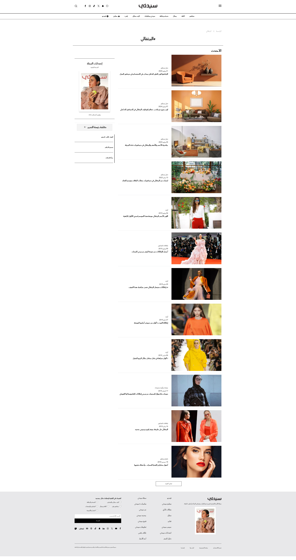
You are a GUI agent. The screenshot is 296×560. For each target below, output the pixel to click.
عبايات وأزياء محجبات (161, 388)
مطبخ (115, 16)
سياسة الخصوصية (203, 548)
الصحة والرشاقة (91, 502)
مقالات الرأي (167, 510)
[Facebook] (85, 6)
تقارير (169, 521)
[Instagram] (90, 6)
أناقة (183, 16)
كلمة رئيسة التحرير (96, 127)
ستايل (169, 516)
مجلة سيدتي (142, 498)
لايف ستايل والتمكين (113, 502)
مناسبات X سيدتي (140, 504)
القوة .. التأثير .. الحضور (107, 137)
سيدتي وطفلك (149, 16)
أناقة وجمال (103, 506)
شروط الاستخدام (217, 548)
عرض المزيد (168, 483)
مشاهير (191, 16)
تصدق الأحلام (109, 147)
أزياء (166, 210)
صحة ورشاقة (164, 16)
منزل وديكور (164, 68)
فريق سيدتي (142, 521)
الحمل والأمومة (91, 510)
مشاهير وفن (115, 506)
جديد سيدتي (141, 516)
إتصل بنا (183, 548)
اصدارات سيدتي (165, 533)
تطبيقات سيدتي (140, 527)
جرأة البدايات (109, 158)
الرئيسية (218, 31)
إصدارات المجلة (94, 64)
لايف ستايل (136, 16)
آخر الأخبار (142, 539)
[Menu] (220, 5)
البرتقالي (208, 31)
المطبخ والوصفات (90, 506)
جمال (175, 16)
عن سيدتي (142, 510)
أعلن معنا (192, 548)
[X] (98, 6)
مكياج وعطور (164, 459)
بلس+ (126, 16)
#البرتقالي (148, 38)
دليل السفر (167, 539)
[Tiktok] (94, 6)
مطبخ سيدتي (166, 504)
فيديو (104, 16)
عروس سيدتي (166, 527)
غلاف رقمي (142, 533)
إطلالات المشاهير (163, 245)
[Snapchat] (103, 6)
